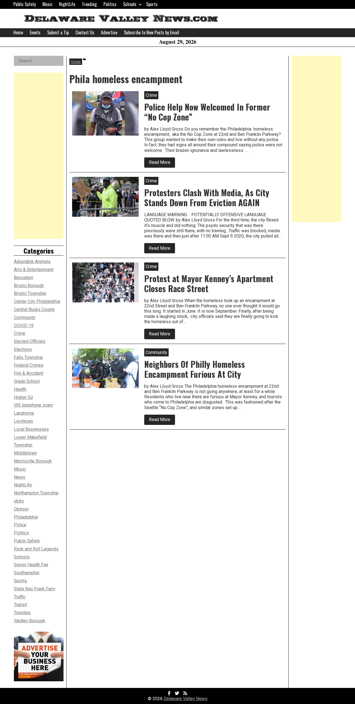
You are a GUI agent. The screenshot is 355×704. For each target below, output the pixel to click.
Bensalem (23, 277)
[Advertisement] (39, 156)
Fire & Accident (28, 373)
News (19, 477)
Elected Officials (29, 341)
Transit (20, 604)
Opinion (21, 509)
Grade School (27, 381)
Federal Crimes (29, 365)
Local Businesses (31, 429)
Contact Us (84, 32)
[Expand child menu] (140, 4)
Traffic (20, 597)
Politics (109, 4)
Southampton (26, 572)
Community (25, 317)
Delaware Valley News (185, 698)
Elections (23, 349)
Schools (129, 4)
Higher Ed (23, 397)
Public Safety (24, 4)
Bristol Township (30, 293)
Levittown (23, 421)
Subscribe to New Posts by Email (151, 32)
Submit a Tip (58, 32)
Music (47, 4)
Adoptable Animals (32, 261)
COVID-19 (24, 325)
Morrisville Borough (33, 461)
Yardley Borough (29, 620)
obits (19, 501)
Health (20, 389)
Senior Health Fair (31, 564)
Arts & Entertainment (34, 269)
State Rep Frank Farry (34, 588)
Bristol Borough (29, 285)
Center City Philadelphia (37, 301)
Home (18, 32)
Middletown (25, 453)
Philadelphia (26, 517)
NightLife (67, 4)
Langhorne (24, 413)
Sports (152, 4)
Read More (162, 163)
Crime (19, 333)
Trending (89, 4)
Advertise (109, 32)
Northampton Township (36, 493)
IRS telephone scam (33, 405)
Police (20, 524)
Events (35, 32)
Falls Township (28, 357)
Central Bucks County (34, 309)
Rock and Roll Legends (36, 549)
